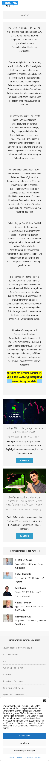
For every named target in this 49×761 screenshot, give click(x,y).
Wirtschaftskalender (10, 654)
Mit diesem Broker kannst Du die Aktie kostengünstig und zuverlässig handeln (24, 377)
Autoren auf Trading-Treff (13, 667)
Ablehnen (24, 743)
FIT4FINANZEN (28, 437)
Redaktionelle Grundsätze (13, 681)
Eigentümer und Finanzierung (15, 694)
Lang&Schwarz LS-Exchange (29, 510)
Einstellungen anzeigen (24, 750)
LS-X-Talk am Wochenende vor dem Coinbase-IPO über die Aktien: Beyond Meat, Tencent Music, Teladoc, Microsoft (24, 501)
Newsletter (7, 661)
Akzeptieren (24, 735)
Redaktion (7, 674)
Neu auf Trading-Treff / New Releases (17, 647)
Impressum (38, 757)
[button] (45, 700)
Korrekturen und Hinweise (13, 687)
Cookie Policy (11, 757)
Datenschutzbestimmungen (25, 757)
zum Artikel (24, 460)
